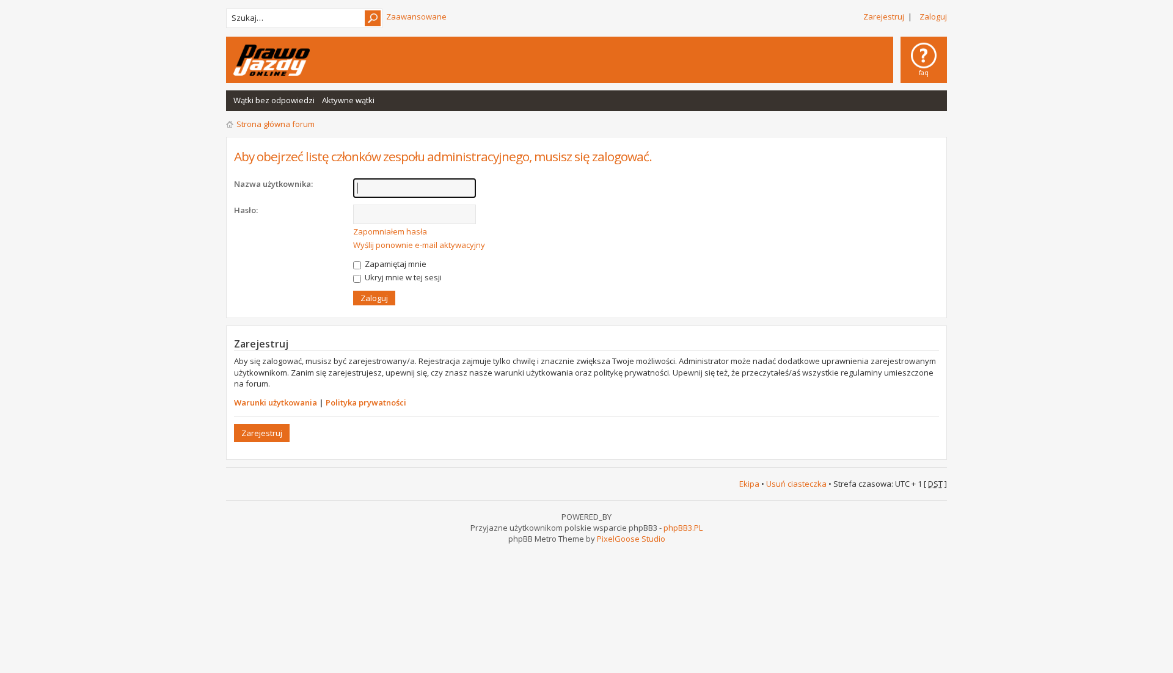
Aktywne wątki (348, 100)
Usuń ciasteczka (796, 483)
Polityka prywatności (366, 402)
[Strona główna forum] (271, 60)
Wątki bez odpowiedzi (274, 100)
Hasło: (246, 210)
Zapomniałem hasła (390, 231)
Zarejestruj (883, 16)
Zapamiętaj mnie (394, 263)
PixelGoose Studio (631, 538)
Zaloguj (933, 16)
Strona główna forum (275, 123)
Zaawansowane (416, 16)
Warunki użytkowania (275, 402)
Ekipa (749, 483)
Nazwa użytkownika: (273, 183)
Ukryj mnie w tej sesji (402, 277)
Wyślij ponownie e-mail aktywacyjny (419, 244)
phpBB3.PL (683, 527)
